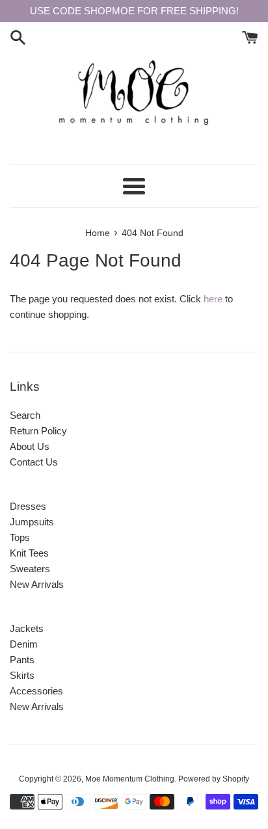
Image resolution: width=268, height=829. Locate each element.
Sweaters (30, 568)
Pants (22, 659)
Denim (24, 644)
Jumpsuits (32, 521)
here (213, 298)
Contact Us (34, 461)
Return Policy (38, 430)
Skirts (22, 675)
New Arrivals (37, 584)
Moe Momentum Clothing (129, 778)
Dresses (28, 506)
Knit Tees (29, 553)
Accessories (36, 690)
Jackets (27, 628)
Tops (20, 537)
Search (25, 415)
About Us (29, 446)
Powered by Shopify (213, 778)
